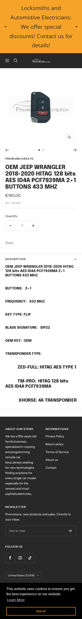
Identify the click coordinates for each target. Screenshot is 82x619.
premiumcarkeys (19, 158)
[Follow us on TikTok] (30, 558)
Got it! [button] (41, 611)
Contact (50, 468)
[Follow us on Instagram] (20, 558)
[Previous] (7, 150)
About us (51, 460)
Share (9, 243)
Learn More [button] (16, 600)
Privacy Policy (54, 436)
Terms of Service (57, 452)
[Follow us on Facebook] (10, 558)
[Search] (15, 61)
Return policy (54, 444)
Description (15, 259)
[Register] (70, 530)
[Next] (75, 150)
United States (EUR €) (21, 575)
